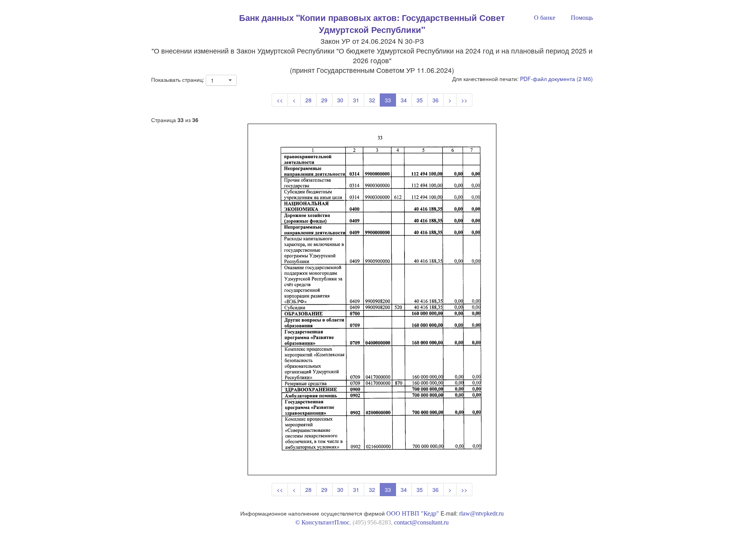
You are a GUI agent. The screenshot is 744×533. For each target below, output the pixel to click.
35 (420, 100)
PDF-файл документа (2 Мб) (556, 79)
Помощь (582, 17)
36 (435, 100)
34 (404, 100)
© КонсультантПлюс (322, 522)
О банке (544, 17)
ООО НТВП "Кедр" (412, 513)
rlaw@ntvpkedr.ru (481, 513)
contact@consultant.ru (421, 522)
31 (356, 100)
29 (324, 100)
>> (464, 100)
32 (372, 100)
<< (280, 100)
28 (308, 100)
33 (388, 100)
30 (340, 100)
